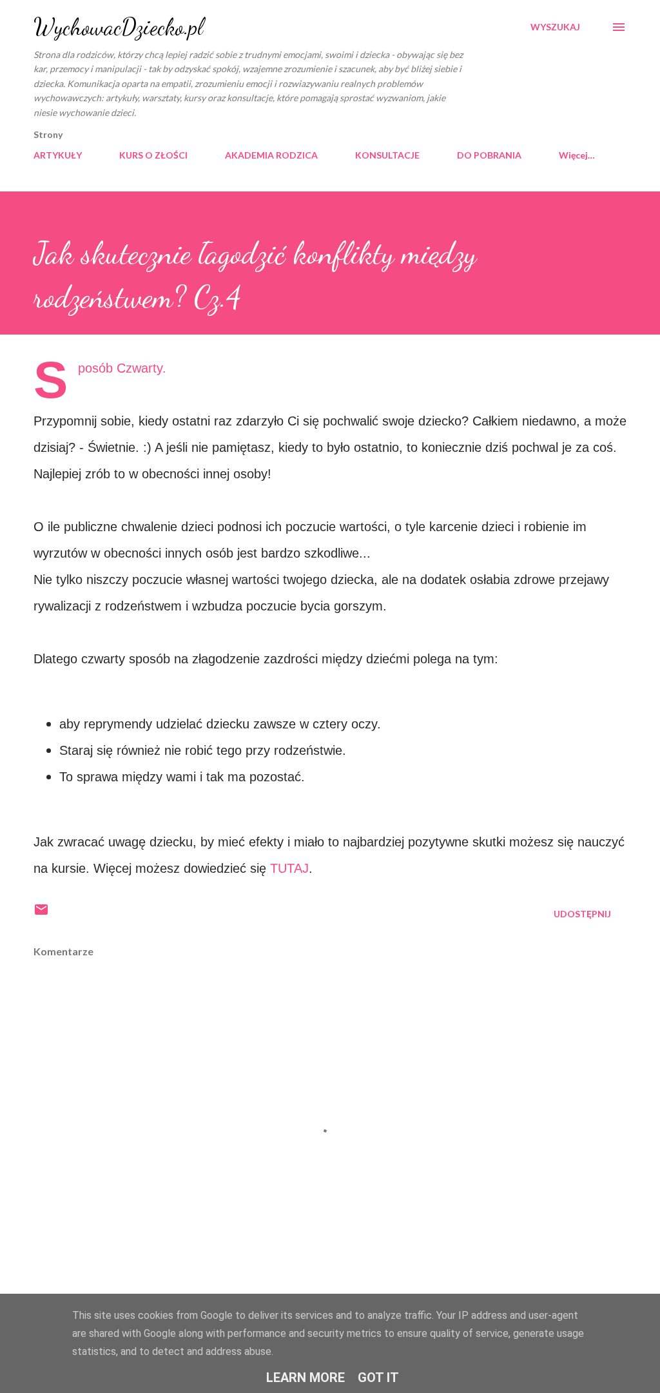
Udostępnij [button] (582, 913)
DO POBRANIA (489, 155)
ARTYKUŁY (58, 155)
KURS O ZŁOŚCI (153, 155)
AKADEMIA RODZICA (271, 155)
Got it (378, 1377)
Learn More (305, 1377)
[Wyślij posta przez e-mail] (41, 913)
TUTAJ (289, 868)
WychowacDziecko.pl (118, 27)
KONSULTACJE (387, 155)
